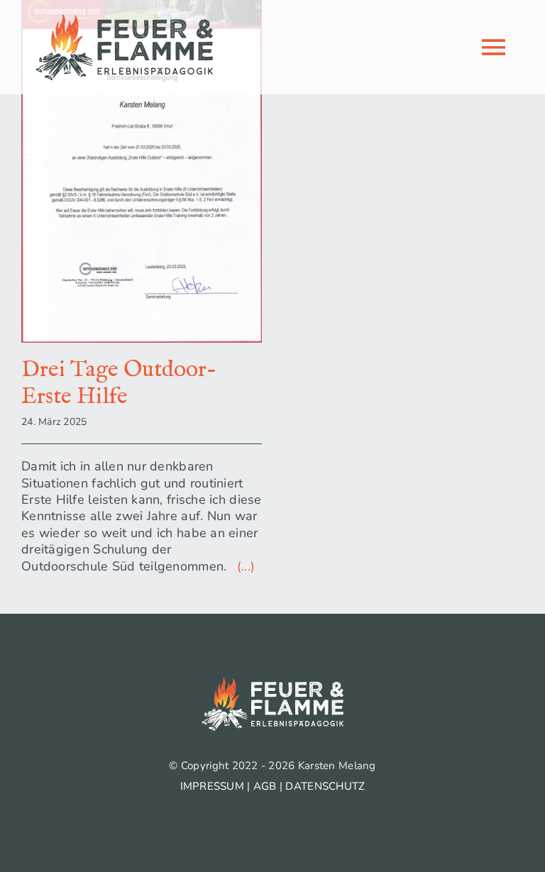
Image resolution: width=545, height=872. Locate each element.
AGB (265, 786)
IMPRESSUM (212, 786)
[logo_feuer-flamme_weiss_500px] (272, 683)
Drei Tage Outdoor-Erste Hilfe (118, 383)
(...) (243, 566)
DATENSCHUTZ (325, 786)
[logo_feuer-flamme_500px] (124, 20)
